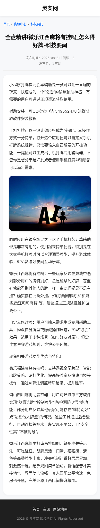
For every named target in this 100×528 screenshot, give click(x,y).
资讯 (46, 509)
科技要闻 (37, 24)
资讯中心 (20, 24)
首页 (6, 24)
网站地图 (60, 509)
